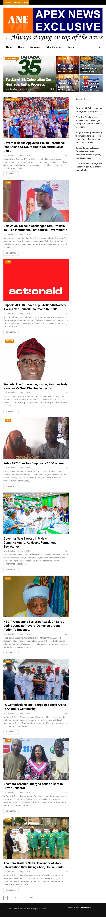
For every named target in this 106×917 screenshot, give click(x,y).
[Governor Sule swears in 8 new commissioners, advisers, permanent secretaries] (36, 513)
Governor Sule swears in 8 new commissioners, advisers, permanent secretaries (29, 542)
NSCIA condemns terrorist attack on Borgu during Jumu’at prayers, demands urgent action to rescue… (33, 625)
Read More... (11, 174)
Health (85, 77)
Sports (71, 47)
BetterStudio (86, 907)
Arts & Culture (12, 99)
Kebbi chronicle (54, 47)
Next (32, 898)
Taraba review (12, 59)
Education (35, 47)
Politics (9, 341)
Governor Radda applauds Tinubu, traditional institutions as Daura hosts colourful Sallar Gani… (34, 147)
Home (9, 47)
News (21, 47)
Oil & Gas (63, 59)
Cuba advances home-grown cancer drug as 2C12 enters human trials (90, 90)
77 (25, 898)
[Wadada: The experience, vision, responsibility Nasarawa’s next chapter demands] (36, 359)
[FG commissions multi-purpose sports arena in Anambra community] (36, 679)
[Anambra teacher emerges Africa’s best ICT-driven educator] (36, 759)
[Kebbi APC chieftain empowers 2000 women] (36, 438)
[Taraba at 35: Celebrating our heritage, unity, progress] (29, 74)
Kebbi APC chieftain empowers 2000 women (34, 463)
